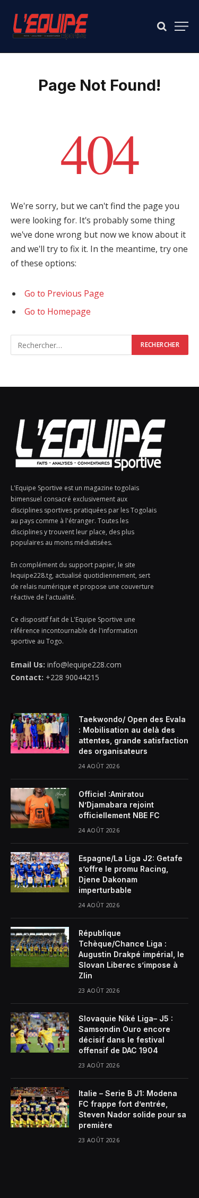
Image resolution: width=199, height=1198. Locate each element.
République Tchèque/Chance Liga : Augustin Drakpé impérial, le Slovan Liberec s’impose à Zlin (131, 954)
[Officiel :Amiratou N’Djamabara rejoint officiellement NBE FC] (40, 808)
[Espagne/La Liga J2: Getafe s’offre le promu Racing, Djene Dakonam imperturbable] (40, 872)
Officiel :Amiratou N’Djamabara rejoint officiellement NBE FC (119, 804)
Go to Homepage (57, 311)
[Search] (162, 26)
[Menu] (181, 26)
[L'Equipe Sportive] (50, 26)
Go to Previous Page (64, 293)
